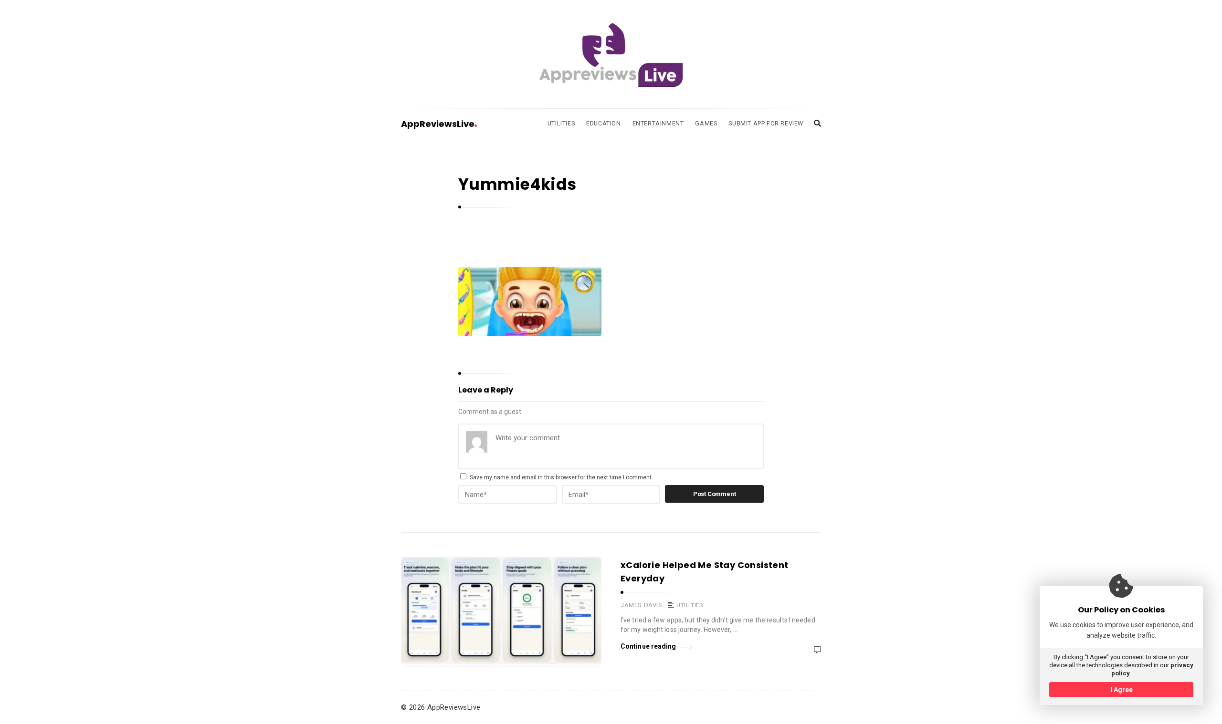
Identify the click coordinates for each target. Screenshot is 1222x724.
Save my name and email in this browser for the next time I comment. (561, 477)
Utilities (561, 123)
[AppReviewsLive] (611, 55)
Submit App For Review (765, 123)
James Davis (642, 605)
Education (603, 123)
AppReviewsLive (437, 124)
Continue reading (648, 646)
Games (706, 123)
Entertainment (658, 123)
